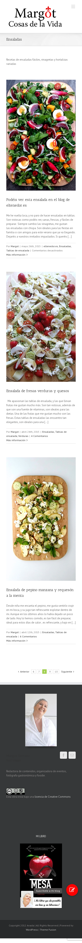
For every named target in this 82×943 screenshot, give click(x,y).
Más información (15, 254)
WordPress (32, 929)
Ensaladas (65, 246)
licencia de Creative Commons (53, 796)
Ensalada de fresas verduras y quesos (37, 391)
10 (56, 671)
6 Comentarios (28, 636)
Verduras (23, 436)
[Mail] (72, 755)
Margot (15, 246)
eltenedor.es (51, 246)
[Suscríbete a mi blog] (72, 890)
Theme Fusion (48, 929)
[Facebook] (63, 755)
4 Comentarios (39, 436)
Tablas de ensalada (17, 250)
